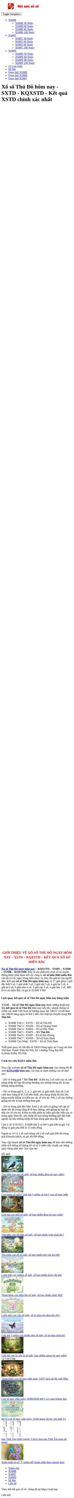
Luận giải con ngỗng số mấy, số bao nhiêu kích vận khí (31, 1275)
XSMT (12, 35)
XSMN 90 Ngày (24, 60)
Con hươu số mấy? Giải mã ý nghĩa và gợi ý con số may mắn (34, 1194)
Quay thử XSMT (17, 78)
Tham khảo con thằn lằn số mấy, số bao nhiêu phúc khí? (31, 1295)
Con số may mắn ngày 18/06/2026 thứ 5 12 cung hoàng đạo (34, 1398)
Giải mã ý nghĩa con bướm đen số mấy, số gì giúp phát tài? (33, 1335)
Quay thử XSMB (17, 72)
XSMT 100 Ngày (24, 47)
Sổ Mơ (12, 69)
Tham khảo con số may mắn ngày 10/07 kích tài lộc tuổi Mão (34, 1378)
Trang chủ (13, 1468)
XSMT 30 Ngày (24, 38)
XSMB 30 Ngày (24, 23)
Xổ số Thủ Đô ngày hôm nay (18, 968)
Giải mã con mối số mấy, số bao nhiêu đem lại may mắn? (32, 1214)
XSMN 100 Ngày (25, 63)
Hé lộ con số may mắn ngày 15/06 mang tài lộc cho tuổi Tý (33, 1418)
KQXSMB (13, 1070)
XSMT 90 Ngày (24, 44)
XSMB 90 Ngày (24, 29)
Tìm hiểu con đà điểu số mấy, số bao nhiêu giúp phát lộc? (32, 1234)
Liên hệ (12, 1483)
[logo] (28, 10)
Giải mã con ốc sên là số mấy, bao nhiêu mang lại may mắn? (34, 1355)
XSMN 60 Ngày (24, 56)
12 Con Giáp (15, 66)
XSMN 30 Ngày (24, 53)
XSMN (12, 50)
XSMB (12, 20)
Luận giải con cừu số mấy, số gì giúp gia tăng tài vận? (30, 1315)
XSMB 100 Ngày (25, 32)
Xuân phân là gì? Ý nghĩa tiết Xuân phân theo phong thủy (33, 1462)
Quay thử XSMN (17, 75)
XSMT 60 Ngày (24, 41)
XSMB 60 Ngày (24, 26)
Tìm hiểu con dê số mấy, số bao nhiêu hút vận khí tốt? (30, 1254)
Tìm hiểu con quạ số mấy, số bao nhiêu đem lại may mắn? (32, 1174)
